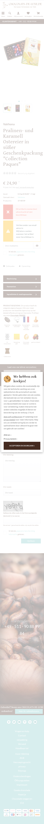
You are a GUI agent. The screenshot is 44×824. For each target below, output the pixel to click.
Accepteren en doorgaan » (22, 446)
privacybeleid (9, 419)
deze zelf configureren (13, 416)
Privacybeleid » (10, 439)
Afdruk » (7, 435)
